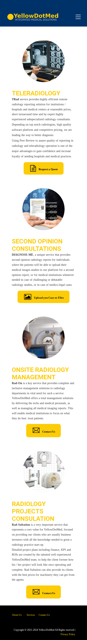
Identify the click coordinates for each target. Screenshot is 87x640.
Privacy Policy (68, 634)
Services (31, 614)
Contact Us (44, 614)
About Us (17, 614)
